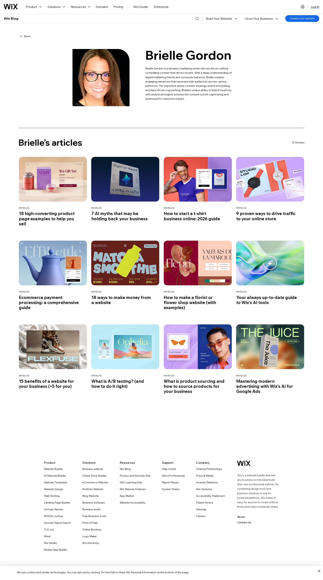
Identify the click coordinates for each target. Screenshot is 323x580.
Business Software (93, 502)
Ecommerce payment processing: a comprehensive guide (49, 302)
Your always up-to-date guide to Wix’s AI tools (266, 300)
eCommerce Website (95, 482)
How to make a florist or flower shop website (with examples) (190, 302)
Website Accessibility (132, 502)
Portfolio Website (92, 489)
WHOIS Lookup (53, 516)
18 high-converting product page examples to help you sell (47, 218)
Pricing (118, 7)
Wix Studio (140, 7)
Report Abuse (170, 482)
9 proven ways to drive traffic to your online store (266, 216)
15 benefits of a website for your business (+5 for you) (46, 383)
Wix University (90, 543)
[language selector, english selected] (303, 7)
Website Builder (53, 469)
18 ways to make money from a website (121, 300)
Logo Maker (89, 536)
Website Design (53, 489)
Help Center (169, 469)
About (241, 516)
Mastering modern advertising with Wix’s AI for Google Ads (264, 386)
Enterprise (161, 7)
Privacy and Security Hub (135, 475)
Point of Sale (90, 522)
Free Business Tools (94, 516)
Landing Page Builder (57, 502)
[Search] (197, 18)
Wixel (47, 536)
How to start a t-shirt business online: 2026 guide (192, 216)
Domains (102, 7)
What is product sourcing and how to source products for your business (194, 386)
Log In (315, 7)
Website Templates (55, 482)
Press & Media (204, 475)
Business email (91, 509)
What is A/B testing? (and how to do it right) (117, 383)
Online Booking (91, 529)
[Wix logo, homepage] (11, 7)
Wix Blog (11, 18)
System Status (171, 489)
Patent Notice (204, 502)
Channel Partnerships (209, 469)
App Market (127, 496)
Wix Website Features (133, 489)
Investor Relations (207, 482)
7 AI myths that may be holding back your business (119, 216)
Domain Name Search (57, 522)
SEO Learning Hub (131, 482)
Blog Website (90, 496)
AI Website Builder (55, 475)
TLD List (49, 529)
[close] (319, 571)
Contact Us (244, 522)
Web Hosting (52, 496)
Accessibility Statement (210, 496)
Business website (92, 469)
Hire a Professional (173, 475)
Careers (201, 516)
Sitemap (201, 509)
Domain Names (53, 509)
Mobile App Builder (55, 549)
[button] (221, 18)
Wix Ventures (204, 489)
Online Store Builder (94, 475)
